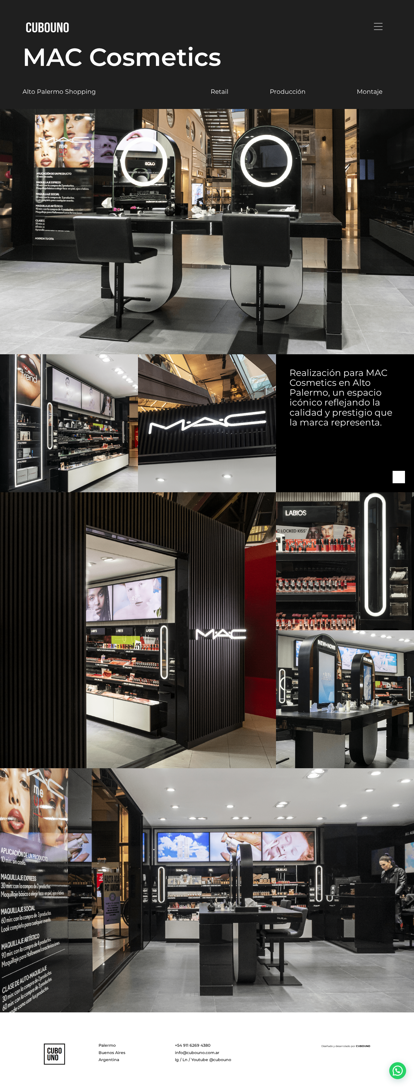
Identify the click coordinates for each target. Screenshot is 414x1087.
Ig (177, 1059)
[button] (397, 1070)
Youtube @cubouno (211, 1059)
